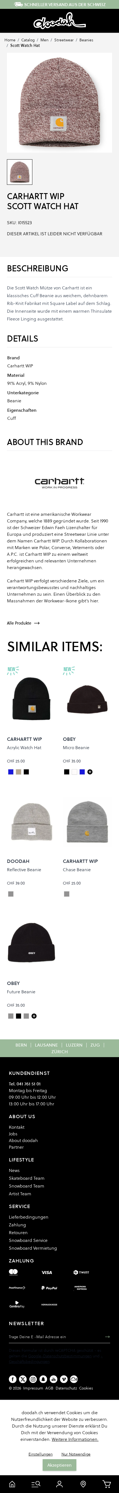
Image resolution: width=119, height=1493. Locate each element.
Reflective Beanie (24, 870)
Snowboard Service (28, 1240)
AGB (49, 1388)
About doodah (23, 1140)
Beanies (86, 40)
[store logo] (59, 21)
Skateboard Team (27, 1178)
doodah (18, 861)
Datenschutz (66, 1388)
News (14, 1170)
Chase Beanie (77, 870)
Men (44, 40)
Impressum (33, 1388)
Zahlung (17, 1225)
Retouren (18, 1232)
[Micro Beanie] (90, 772)
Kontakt (16, 1127)
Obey (69, 739)
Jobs (13, 1134)
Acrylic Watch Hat (24, 747)
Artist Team (20, 1194)
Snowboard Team (26, 1186)
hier (94, 601)
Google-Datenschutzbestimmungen (60, 1356)
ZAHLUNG (21, 1260)
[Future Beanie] (34, 1016)
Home (9, 40)
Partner (16, 1147)
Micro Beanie (76, 747)
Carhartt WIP (35, 196)
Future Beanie (21, 992)
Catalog (28, 40)
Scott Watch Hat (25, 45)
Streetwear (64, 40)
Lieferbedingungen (28, 1217)
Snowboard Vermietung (33, 1248)
